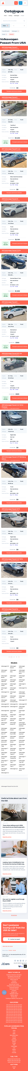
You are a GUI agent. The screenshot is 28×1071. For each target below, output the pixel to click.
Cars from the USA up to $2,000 (14, 1004)
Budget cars (14, 992)
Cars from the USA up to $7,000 (14, 1012)
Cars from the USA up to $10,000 (14, 1017)
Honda (14, 1038)
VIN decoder (14, 996)
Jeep (14, 1044)
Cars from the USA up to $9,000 (14, 1015)
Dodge (14, 1043)
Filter (4, 25)
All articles (14, 915)
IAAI (14, 1068)
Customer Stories (14, 989)
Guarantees (14, 982)
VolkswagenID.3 (5, 704)
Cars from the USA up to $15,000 (14, 1020)
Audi (14, 1047)
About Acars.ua (14, 979)
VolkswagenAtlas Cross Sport (22, 671)
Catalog (10, 15)
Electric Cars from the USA (14, 1060)
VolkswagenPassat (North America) (22, 724)
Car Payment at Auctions (14, 978)
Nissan (14, 1041)
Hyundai (14, 1052)
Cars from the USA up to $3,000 (14, 1006)
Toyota (14, 1036)
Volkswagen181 (5, 666)
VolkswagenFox (23, 688)
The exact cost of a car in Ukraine (14, 91)
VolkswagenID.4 (14, 704)
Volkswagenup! (14, 768)
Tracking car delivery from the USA (14, 998)
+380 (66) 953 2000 (7, 946)
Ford (14, 1032)
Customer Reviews (14, 987)
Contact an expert (15, 939)
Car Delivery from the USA (14, 976)
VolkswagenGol (5, 692)
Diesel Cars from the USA (14, 1059)
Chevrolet (14, 1040)
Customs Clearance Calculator (14, 974)
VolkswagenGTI (23, 700)
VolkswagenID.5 (23, 704)
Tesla (14, 1030)
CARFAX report (14, 995)
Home (5, 15)
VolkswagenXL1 (5, 772)
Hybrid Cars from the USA (14, 1062)
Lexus (14, 1051)
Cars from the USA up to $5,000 (14, 1009)
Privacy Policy (24, 964)
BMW (14, 1033)
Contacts (14, 990)
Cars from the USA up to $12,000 (14, 1019)
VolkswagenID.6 (5, 706)
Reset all (12, 34)
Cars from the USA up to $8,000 (14, 1014)
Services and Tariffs (14, 984)
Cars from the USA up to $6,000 (14, 1011)
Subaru (14, 1049)
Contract (14, 981)
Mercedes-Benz (14, 1035)
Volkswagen (16, 15)
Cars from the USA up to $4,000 (14, 1008)
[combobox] (19, 26)
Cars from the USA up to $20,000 (14, 1022)
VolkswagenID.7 (14, 706)
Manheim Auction (14, 993)
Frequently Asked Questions (14, 985)
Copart (14, 1067)
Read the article (7, 837)
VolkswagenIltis (5, 710)
